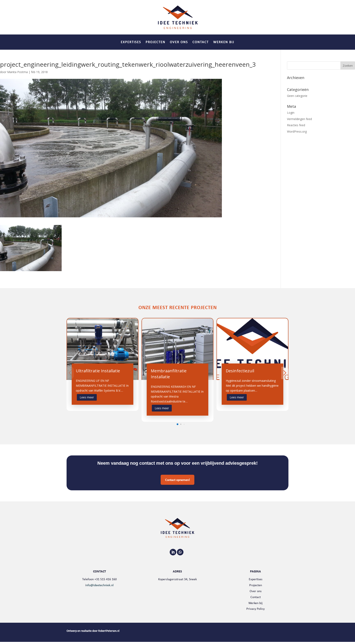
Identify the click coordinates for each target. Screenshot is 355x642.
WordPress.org (297, 131)
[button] (177, 424)
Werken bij (223, 42)
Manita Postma (17, 72)
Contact (200, 42)
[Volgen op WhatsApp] (180, 552)
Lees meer (87, 397)
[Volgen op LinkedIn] (173, 552)
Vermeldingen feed (299, 119)
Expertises (131, 42)
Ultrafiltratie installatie (98, 371)
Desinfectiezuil (240, 371)
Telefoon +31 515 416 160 (99, 579)
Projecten (155, 42)
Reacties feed (296, 125)
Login (290, 113)
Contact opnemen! (177, 480)
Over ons (179, 42)
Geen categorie (297, 96)
